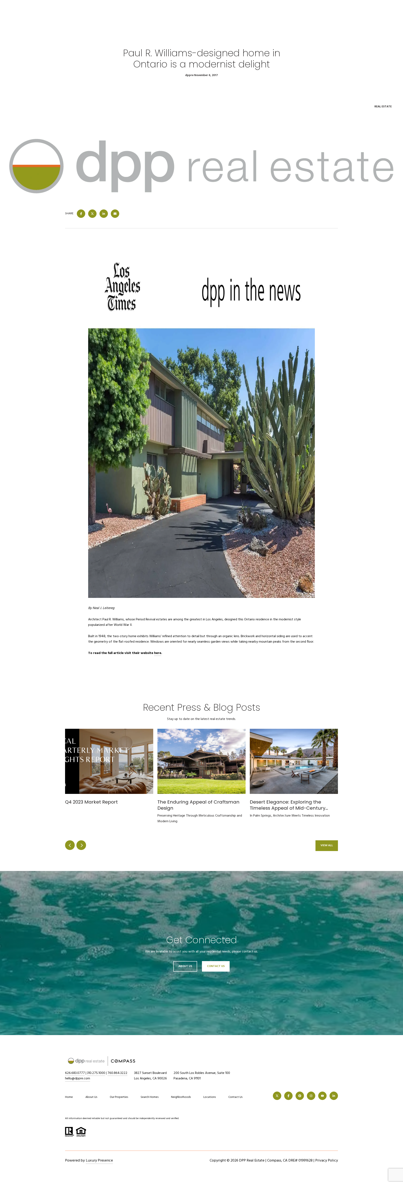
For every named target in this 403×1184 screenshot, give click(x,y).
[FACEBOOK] (288, 1096)
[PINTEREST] (300, 1096)
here (157, 653)
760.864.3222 (117, 1073)
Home (69, 1097)
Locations (209, 1097)
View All (327, 845)
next (81, 845)
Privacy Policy (326, 1161)
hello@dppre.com (77, 1078)
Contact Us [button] (216, 966)
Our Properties (119, 1097)
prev (70, 845)
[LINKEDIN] (334, 1096)
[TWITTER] (277, 1096)
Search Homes (149, 1097)
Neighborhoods (181, 1097)
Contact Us (235, 1097)
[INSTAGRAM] (311, 1096)
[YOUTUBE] (322, 1096)
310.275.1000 (96, 1073)
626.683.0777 (75, 1073)
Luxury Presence (99, 1161)
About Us (185, 966)
